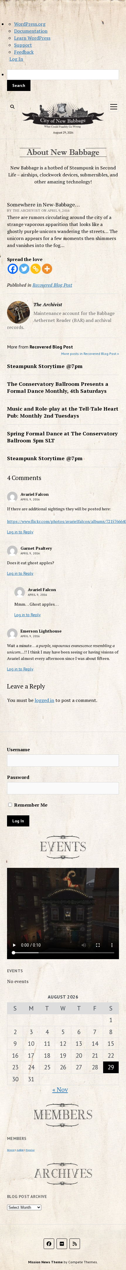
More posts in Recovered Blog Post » (90, 353)
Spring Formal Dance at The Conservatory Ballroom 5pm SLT (62, 437)
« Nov (60, 1089)
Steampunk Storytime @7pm (45, 365)
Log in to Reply (20, 532)
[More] (47, 269)
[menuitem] (63, 80)
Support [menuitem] (23, 45)
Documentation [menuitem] (30, 31)
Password (18, 777)
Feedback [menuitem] (24, 52)
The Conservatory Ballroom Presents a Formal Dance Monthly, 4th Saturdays (57, 387)
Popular (30, 1149)
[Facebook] (13, 269)
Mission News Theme (45, 1262)
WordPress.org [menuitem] (29, 24)
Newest (11, 1149)
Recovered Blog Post (52, 285)
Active (20, 1149)
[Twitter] (24, 269)
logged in (44, 700)
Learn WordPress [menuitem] (32, 38)
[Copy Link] (35, 269)
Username (18, 749)
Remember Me (30, 805)
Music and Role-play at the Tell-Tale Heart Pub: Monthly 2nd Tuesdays (62, 412)
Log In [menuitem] (16, 59)
